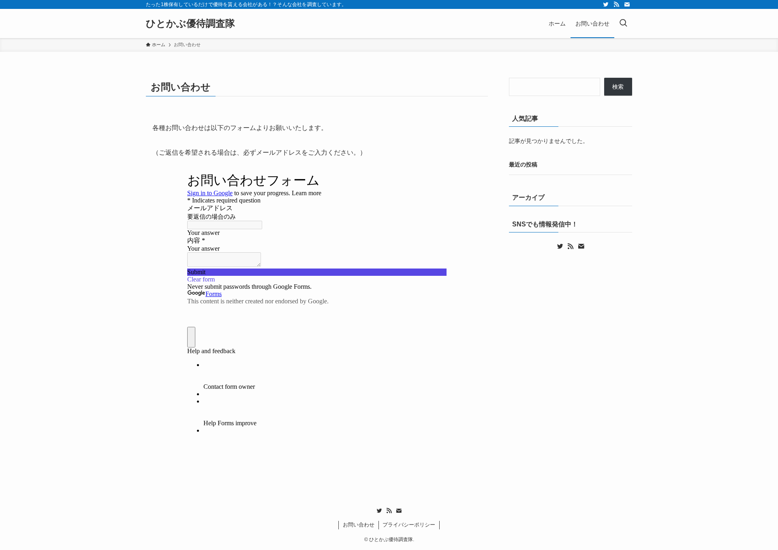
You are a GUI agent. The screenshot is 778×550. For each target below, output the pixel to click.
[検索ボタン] (623, 23)
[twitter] (606, 4)
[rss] (616, 4)
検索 (618, 86)
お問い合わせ (358, 525)
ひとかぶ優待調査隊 (190, 23)
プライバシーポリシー (409, 525)
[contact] (627, 4)
